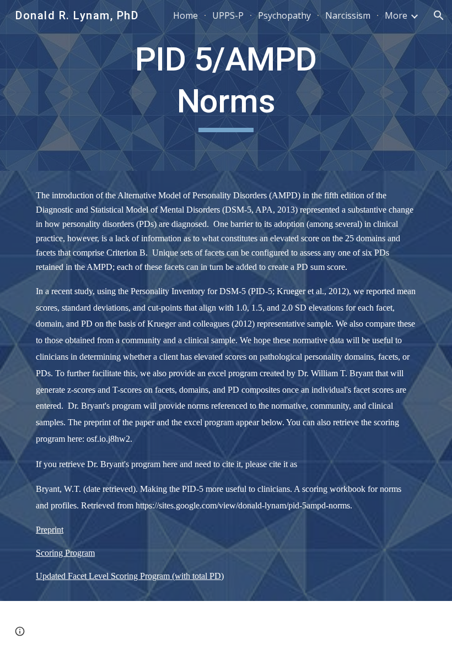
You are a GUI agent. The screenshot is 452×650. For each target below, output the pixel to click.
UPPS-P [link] (228, 15)
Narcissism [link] (347, 15)
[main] (226, 85)
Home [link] (185, 15)
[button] (439, 15)
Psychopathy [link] (284, 15)
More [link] (396, 15)
